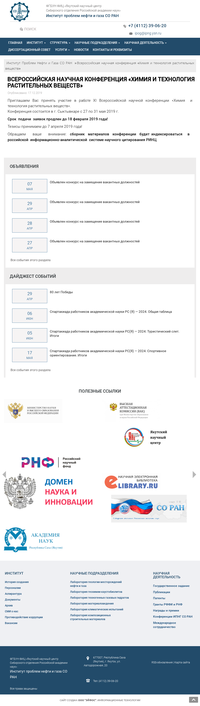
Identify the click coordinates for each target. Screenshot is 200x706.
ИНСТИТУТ (35, 43)
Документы (12, 599)
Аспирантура (13, 593)
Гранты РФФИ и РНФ (167, 604)
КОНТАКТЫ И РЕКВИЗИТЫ (112, 50)
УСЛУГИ (61, 50)
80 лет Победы (61, 292)
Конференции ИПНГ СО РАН (173, 616)
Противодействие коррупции (24, 617)
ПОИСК (29, 29)
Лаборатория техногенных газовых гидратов (99, 597)
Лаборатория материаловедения (92, 603)
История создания (17, 582)
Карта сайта (182, 662)
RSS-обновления (162, 662)
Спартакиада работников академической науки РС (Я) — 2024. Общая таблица (111, 312)
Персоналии (13, 587)
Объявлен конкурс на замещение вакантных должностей (95, 182)
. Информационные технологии (109, 700)
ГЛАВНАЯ (15, 43)
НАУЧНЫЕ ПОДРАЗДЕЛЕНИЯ (96, 43)
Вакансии (11, 623)
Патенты (159, 598)
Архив (9, 605)
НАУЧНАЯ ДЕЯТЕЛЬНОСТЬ (144, 43)
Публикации (161, 592)
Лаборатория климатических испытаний (96, 609)
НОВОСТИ (81, 50)
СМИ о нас (11, 611)
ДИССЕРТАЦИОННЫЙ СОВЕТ (29, 50)
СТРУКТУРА (59, 43)
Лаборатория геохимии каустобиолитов (96, 591)
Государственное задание (171, 586)
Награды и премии (166, 610)
